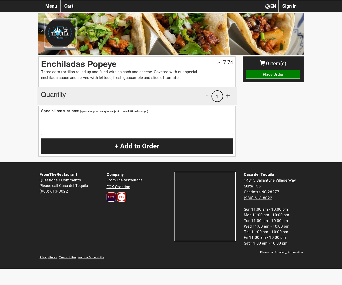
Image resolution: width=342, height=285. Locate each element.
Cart (69, 6)
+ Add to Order (137, 146)
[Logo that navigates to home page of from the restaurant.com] (111, 197)
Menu (51, 6)
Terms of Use (67, 257)
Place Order (273, 74)
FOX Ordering (118, 186)
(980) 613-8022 (54, 191)
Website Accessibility (91, 257)
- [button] (206, 95)
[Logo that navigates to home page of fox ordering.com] (121, 197)
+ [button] (228, 95)
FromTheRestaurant (124, 180)
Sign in (289, 6)
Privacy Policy (48, 257)
